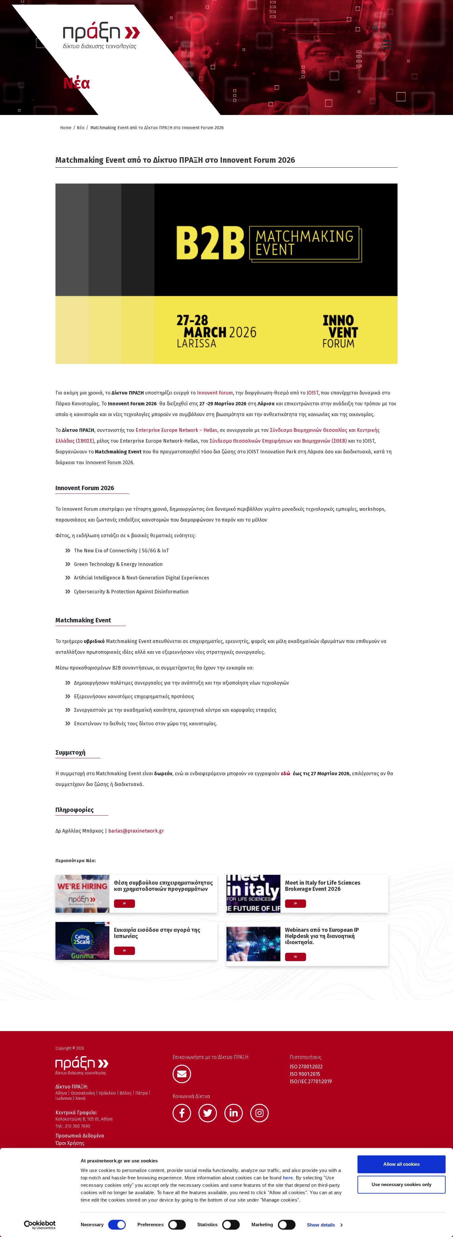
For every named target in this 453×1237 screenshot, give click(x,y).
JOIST (312, 393)
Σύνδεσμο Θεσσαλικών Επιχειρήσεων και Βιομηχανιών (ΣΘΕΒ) (278, 441)
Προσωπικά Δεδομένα (79, 1136)
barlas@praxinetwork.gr (136, 831)
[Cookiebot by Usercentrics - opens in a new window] (40, 1225)
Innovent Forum (215, 393)
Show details (321, 1224)
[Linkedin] (236, 1112)
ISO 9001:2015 (305, 1074)
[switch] (177, 1225)
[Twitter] (210, 1112)
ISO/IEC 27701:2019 (311, 1081)
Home (65, 127)
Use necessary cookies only (401, 1184)
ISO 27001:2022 (306, 1067)
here (288, 1177)
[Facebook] (185, 1112)
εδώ (287, 773)
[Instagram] (262, 1112)
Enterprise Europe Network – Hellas (176, 430)
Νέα (80, 127)
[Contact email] (185, 1073)
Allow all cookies (401, 1164)
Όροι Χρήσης (69, 1143)
